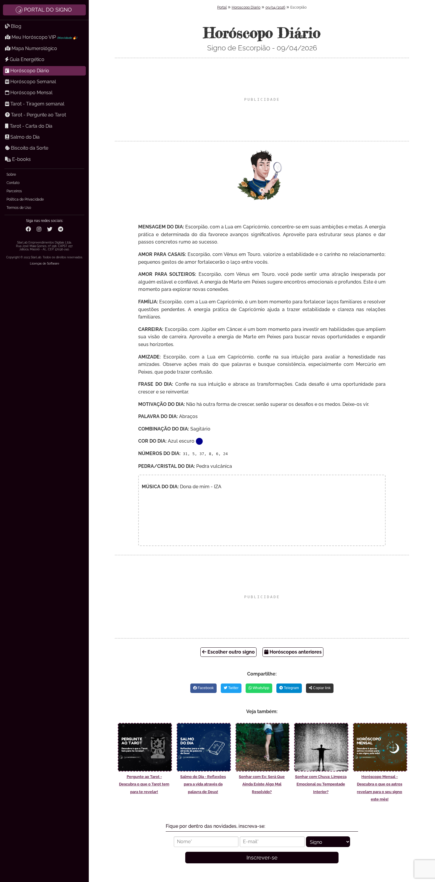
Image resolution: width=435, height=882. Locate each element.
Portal (222, 7)
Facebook (205, 688)
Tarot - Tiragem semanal (36, 104)
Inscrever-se (262, 857)
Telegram (291, 688)
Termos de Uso (19, 208)
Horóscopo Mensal (30, 92)
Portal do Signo (48, 10)
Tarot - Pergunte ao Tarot (38, 115)
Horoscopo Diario (246, 7)
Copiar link (321, 688)
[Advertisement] (262, 99)
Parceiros (14, 191)
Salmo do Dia (24, 137)
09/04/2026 (275, 7)
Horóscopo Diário (29, 70)
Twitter (233, 688)
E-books (21, 159)
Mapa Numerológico (33, 48)
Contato (13, 183)
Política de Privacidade (25, 199)
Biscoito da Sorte (29, 148)
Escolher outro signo (230, 652)
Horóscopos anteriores (295, 652)
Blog (15, 26)
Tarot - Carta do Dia (30, 126)
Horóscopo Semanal (32, 81)
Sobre (11, 174)
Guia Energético (26, 59)
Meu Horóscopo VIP (43, 37)
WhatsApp (260, 688)
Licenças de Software (44, 263)
